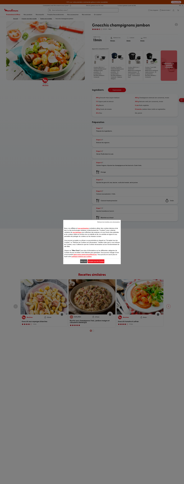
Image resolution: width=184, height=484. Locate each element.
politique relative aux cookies (81, 256)
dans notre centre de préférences (85, 254)
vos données (77, 232)
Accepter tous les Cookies (96, 261)
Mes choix (84, 261)
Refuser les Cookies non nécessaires (108, 222)
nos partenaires (83, 228)
